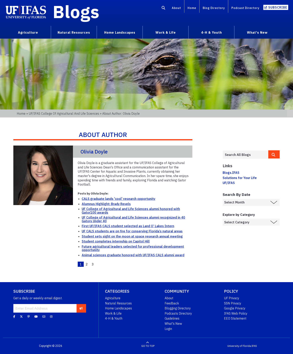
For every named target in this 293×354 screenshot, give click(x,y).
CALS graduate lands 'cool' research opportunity (118, 199)
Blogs (76, 11)
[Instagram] (51, 316)
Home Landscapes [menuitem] (119, 32)
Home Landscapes (118, 308)
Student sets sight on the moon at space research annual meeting (132, 236)
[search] (274, 154)
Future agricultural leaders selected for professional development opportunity (133, 248)
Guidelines (172, 318)
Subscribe (277, 7)
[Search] (163, 8)
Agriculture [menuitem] (28, 32)
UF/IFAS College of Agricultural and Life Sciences (64, 113)
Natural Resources (118, 303)
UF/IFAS (229, 183)
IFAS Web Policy (235, 313)
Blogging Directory (178, 308)
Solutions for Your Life (240, 178)
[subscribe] (81, 308)
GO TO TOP (147, 346)
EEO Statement (235, 318)
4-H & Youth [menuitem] (211, 32)
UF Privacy (231, 298)
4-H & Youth (113, 318)
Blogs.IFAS (231, 173)
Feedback (172, 303)
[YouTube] (36, 316)
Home (192, 8)
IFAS (254, 346)
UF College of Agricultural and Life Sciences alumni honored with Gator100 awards (131, 210)
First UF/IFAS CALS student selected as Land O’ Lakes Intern (128, 226)
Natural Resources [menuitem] (74, 32)
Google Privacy (234, 308)
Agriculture (112, 298)
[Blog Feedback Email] (43, 316)
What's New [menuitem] (257, 32)
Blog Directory (214, 8)
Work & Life (113, 313)
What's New (173, 324)
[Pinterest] (29, 316)
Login (168, 329)
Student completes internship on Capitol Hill (116, 241)
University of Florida (239, 346)
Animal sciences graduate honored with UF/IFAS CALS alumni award (133, 255)
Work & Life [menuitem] (165, 32)
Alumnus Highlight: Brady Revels (106, 204)
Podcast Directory (245, 8)
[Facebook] (14, 316)
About (176, 8)
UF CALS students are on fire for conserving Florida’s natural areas (132, 231)
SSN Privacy (232, 303)
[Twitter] (21, 316)
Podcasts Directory (178, 313)
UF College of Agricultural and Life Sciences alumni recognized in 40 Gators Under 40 (133, 219)
